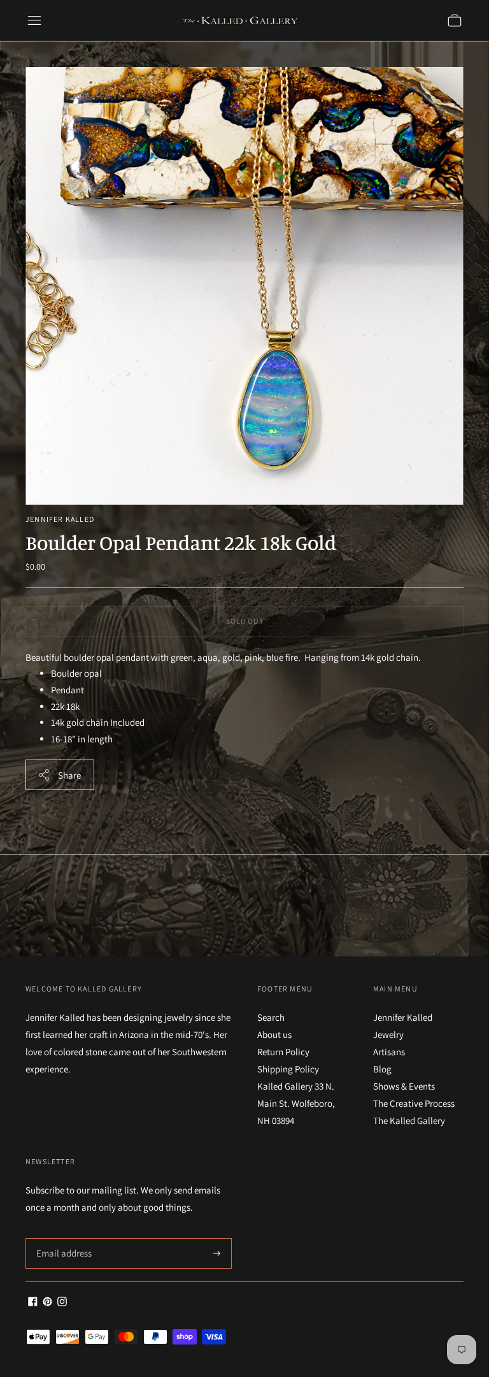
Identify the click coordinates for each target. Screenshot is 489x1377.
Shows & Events (404, 1086)
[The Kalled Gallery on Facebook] (33, 1303)
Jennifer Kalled (59, 519)
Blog (382, 1069)
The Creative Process (414, 1103)
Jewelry (388, 1034)
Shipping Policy (288, 1069)
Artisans (389, 1052)
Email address (62, 1238)
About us (274, 1034)
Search (271, 1017)
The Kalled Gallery (409, 1120)
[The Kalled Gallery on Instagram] (62, 1303)
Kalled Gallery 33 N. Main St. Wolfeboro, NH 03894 (296, 1103)
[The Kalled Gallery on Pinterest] (47, 1303)
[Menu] (34, 20)
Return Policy (283, 1052)
